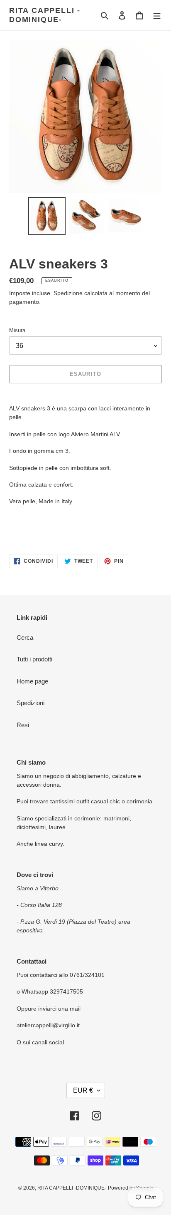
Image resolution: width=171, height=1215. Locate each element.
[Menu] (157, 15)
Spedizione (68, 293)
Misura (17, 330)
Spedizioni (30, 702)
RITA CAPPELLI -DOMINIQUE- (45, 15)
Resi (23, 724)
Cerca (25, 637)
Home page (32, 681)
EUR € (83, 1090)
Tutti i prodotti (34, 659)
